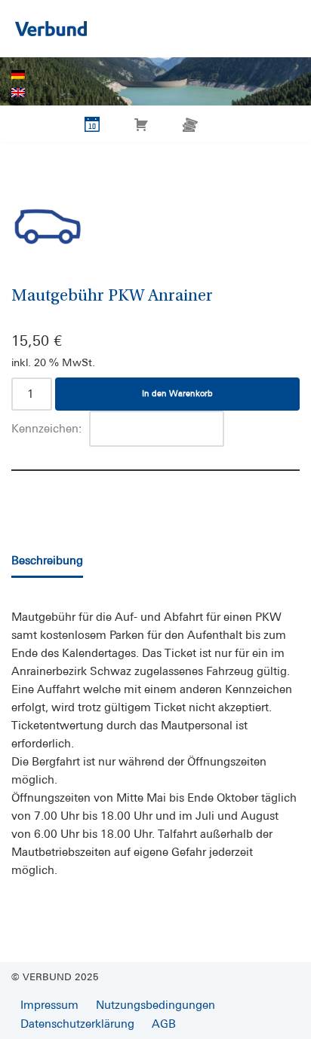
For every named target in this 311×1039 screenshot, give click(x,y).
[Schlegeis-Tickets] (51, 29)
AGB (164, 1023)
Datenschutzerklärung (77, 1023)
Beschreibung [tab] (47, 560)
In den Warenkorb (177, 393)
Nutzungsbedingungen (155, 1004)
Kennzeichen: (46, 428)
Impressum (49, 1004)
